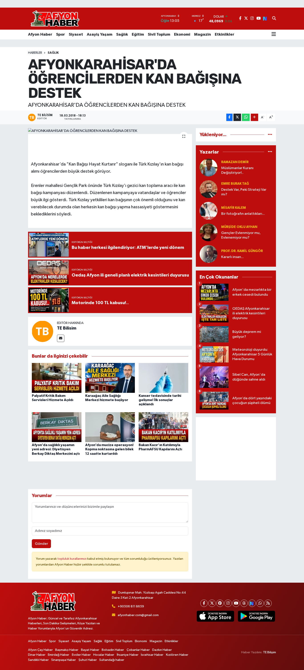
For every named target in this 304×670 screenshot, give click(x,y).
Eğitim (138, 35)
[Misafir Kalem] (208, 211)
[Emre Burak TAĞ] (208, 189)
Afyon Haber (40, 35)
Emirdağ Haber (58, 654)
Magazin (202, 35)
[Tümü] (270, 135)
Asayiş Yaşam (99, 35)
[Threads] (244, 603)
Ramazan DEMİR (235, 162)
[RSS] (268, 603)
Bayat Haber (90, 650)
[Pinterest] (220, 603)
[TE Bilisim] (42, 331)
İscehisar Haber (152, 654)
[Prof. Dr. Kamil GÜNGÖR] (208, 254)
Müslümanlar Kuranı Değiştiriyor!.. (237, 170)
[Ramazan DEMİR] (208, 167)
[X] (212, 603)
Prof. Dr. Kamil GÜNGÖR (242, 251)
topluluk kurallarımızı (72, 558)
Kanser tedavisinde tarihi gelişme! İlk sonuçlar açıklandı (160, 400)
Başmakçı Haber (66, 650)
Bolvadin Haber (113, 650)
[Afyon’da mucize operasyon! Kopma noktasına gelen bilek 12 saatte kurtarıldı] (110, 427)
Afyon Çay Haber (40, 650)
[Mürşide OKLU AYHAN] (208, 232)
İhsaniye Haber (127, 654)
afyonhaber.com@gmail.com (138, 615)
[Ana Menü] (274, 34)
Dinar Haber (36, 654)
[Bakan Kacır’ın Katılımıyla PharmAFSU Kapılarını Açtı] (163, 427)
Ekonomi (182, 35)
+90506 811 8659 (131, 606)
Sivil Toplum (159, 35)
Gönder (41, 544)
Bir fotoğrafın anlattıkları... (243, 214)
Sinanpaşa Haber (63, 660)
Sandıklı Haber (38, 660)
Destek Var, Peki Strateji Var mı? (243, 192)
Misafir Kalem (233, 207)
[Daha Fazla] (254, 117)
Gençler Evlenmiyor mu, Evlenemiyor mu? (241, 235)
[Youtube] (236, 603)
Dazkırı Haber (162, 650)
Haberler (35, 52)
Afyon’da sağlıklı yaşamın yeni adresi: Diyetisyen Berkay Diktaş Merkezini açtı (56, 449)
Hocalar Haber (103, 654)
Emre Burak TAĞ (235, 183)
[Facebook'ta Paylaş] (229, 117)
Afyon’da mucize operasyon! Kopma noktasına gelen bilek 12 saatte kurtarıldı (109, 449)
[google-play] (256, 616)
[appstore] (215, 616)
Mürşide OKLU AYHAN (239, 227)
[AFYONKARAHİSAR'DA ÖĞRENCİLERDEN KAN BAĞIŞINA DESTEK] (110, 131)
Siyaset (76, 35)
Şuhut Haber (88, 660)
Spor (60, 35)
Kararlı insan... (232, 257)
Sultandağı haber (111, 660)
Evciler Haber (81, 654)
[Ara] (274, 19)
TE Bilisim (66, 328)
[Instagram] (228, 603)
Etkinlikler (224, 35)
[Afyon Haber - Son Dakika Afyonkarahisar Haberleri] (55, 18)
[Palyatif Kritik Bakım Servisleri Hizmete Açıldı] (56, 378)
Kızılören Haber (177, 654)
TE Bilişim (269, 652)
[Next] (252, 603)
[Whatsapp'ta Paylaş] (246, 117)
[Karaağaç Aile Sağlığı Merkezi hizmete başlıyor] (110, 378)
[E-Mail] (60, 338)
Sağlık (122, 35)
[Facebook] (204, 603)
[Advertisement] (236, 449)
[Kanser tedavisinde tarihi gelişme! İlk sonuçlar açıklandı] (163, 378)
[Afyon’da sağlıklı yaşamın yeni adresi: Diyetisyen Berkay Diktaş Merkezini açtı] (56, 427)
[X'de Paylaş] (237, 117)
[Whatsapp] (260, 603)
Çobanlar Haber (138, 650)
